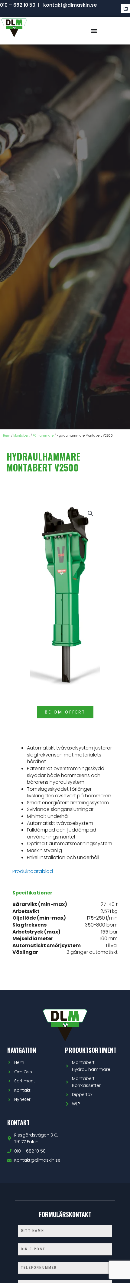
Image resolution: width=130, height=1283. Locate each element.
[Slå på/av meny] (94, 31)
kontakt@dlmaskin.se (70, 5)
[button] (90, 513)
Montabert (21, 435)
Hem (6, 435)
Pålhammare (43, 435)
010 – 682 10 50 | (20, 5)
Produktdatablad (32, 871)
